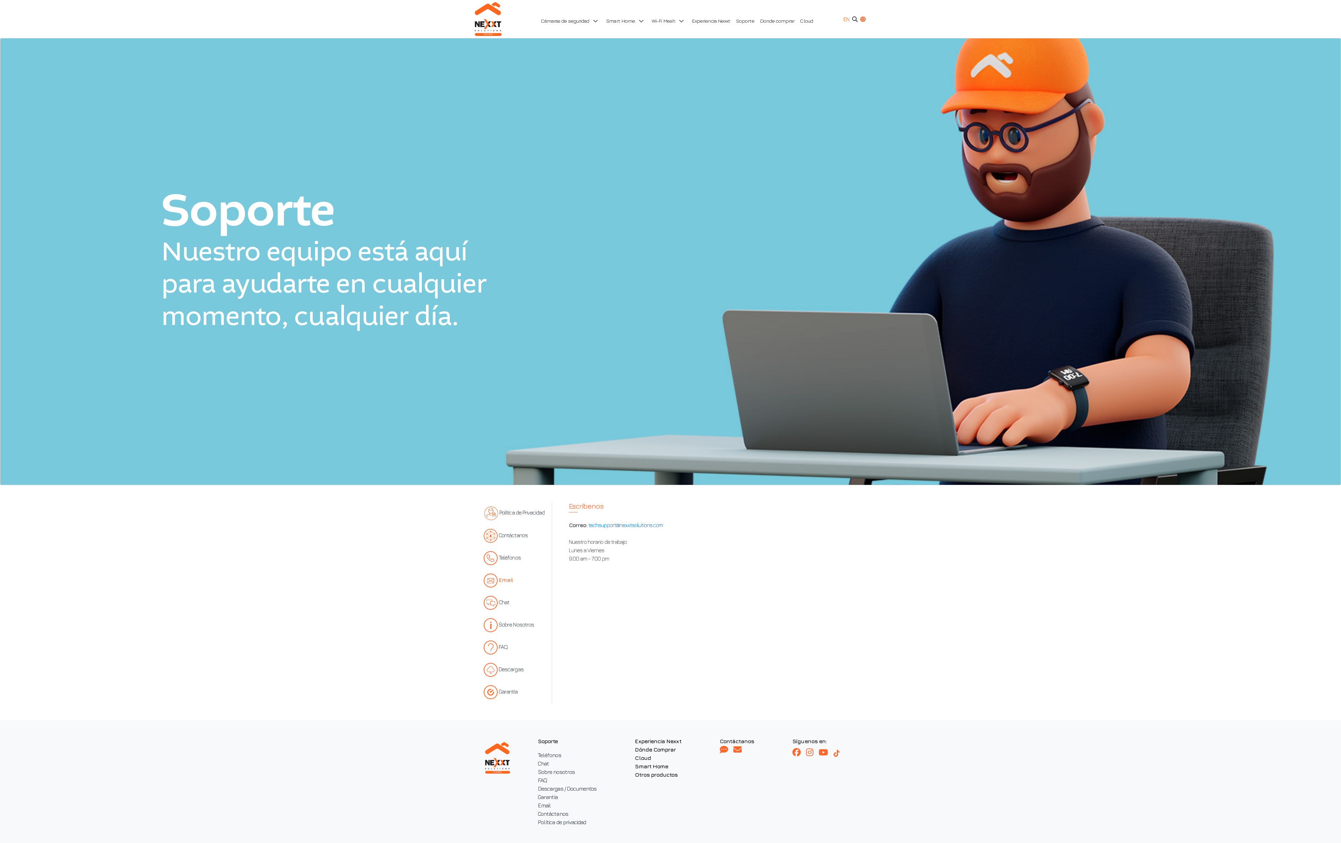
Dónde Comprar (655, 749)
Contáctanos (513, 535)
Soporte (745, 21)
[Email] (737, 750)
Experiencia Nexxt (711, 21)
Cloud (806, 21)
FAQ (503, 647)
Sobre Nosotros (516, 624)
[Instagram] (812, 752)
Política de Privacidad (521, 513)
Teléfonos (510, 557)
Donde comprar (777, 21)
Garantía (508, 691)
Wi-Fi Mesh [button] (664, 21)
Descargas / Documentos (567, 788)
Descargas (511, 669)
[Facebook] (799, 752)
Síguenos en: (809, 741)
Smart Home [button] (621, 21)
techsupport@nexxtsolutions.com (625, 525)
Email (506, 580)
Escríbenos (586, 506)
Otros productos (656, 774)
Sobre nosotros (556, 772)
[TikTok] (839, 752)
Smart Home (651, 766)
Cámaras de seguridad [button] (565, 21)
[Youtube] (826, 752)
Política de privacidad (562, 822)
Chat (504, 602)
